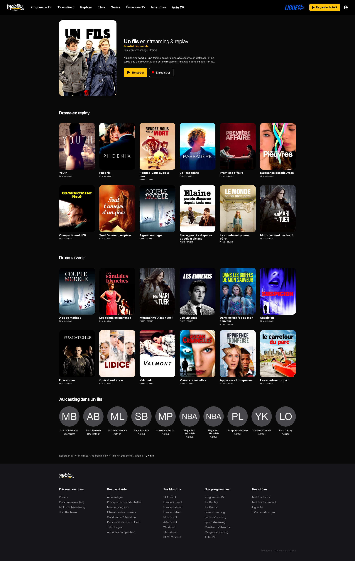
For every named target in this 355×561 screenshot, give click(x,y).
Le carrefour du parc (274, 380)
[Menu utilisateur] (345, 7)
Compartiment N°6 (72, 235)
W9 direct (169, 527)
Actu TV (210, 537)
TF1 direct (169, 497)
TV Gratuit (211, 507)
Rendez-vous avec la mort (154, 174)
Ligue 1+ (257, 507)
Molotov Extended (264, 502)
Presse (63, 497)
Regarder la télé (326, 7)
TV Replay (211, 502)
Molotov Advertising (72, 507)
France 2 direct (172, 502)
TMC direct (170, 532)
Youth (63, 172)
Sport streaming (215, 522)
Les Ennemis (188, 317)
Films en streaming (135, 50)
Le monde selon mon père (234, 237)
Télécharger (114, 527)
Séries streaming (215, 517)
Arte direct (170, 522)
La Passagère (189, 172)
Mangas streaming (216, 532)
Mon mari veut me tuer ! (276, 235)
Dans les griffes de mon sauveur (236, 319)
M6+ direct (170, 517)
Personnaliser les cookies (123, 522)
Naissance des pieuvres (277, 172)
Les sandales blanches (115, 317)
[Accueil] (15, 7)
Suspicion (267, 317)
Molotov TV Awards (217, 527)
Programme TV (214, 497)
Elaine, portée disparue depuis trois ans (196, 237)
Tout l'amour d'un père (115, 235)
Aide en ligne (115, 497)
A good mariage (151, 235)
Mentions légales (118, 507)
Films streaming (215, 512)
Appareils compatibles (121, 532)
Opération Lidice (111, 380)
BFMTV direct (172, 537)
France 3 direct (173, 507)
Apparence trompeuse (236, 380)
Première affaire (232, 172)
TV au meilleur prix (263, 512)
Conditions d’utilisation (121, 517)
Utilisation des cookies (121, 512)
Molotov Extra (261, 497)
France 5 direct (172, 512)
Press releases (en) (71, 502)
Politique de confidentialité (124, 502)
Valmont (145, 380)
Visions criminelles (193, 380)
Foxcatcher (67, 380)
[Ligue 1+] (294, 7)
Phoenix (105, 172)
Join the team (68, 512)
